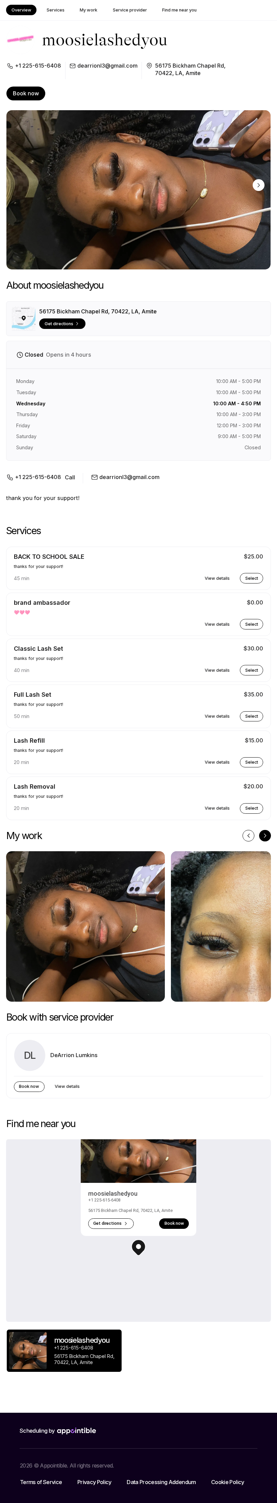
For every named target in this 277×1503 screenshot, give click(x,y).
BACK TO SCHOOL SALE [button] (49, 556)
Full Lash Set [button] (32, 694)
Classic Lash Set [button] (38, 648)
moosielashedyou (112, 1193)
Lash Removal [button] (34, 786)
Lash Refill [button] (29, 740)
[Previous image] (248, 836)
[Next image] (259, 185)
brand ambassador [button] (42, 602)
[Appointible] (76, 1431)
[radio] (64, 1350)
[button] (138, 1247)
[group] (64, 1352)
